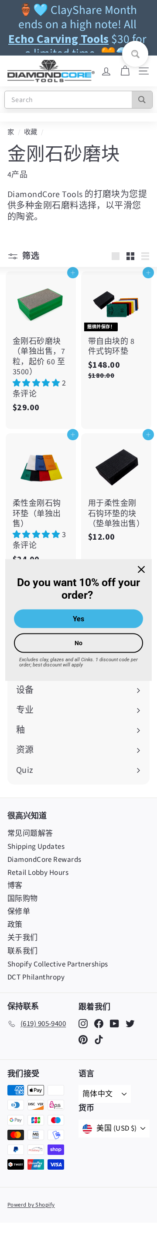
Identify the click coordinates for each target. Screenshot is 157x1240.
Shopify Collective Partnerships (57, 964)
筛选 (29, 256)
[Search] (142, 99)
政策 (15, 925)
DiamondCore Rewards (44, 859)
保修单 (18, 912)
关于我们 (22, 938)
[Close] (141, 569)
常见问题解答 (30, 833)
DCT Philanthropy (36, 977)
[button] (37, 383)
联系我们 (22, 951)
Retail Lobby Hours (37, 872)
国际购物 (22, 899)
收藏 (31, 132)
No (78, 642)
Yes (78, 618)
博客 (15, 886)
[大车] (125, 71)
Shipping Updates (36, 846)
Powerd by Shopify (31, 1205)
